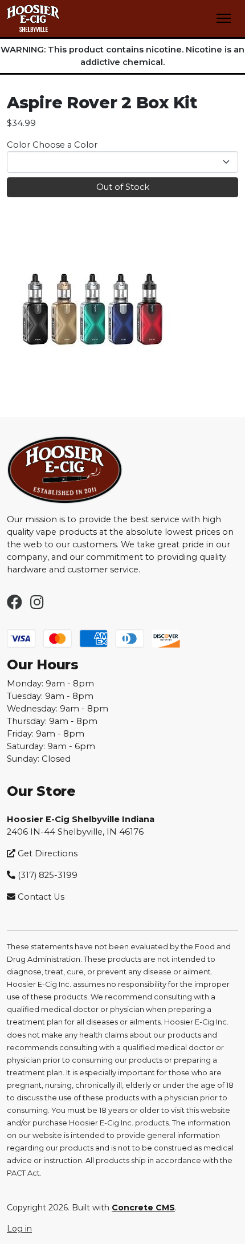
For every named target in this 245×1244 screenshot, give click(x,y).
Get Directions (46, 853)
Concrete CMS (143, 1207)
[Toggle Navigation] (223, 18)
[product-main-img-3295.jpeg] (92, 313)
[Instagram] (37, 605)
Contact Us (41, 897)
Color (18, 145)
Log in (19, 1228)
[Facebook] (14, 605)
